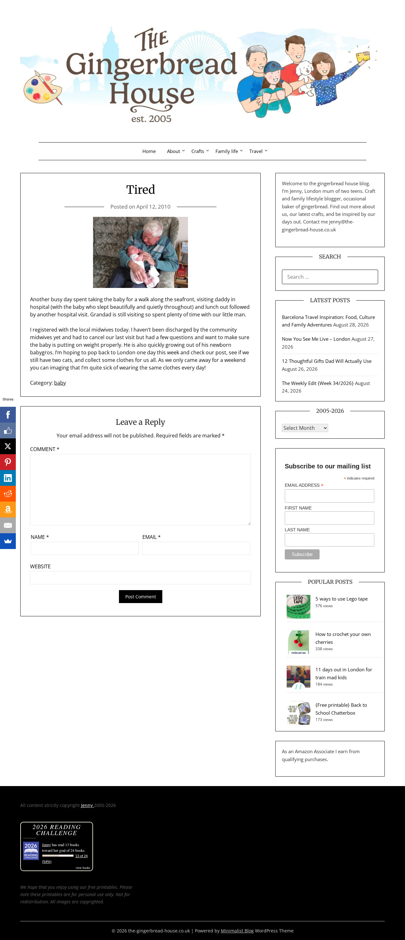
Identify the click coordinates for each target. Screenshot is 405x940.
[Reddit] (8, 494)
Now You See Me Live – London (316, 339)
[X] (8, 446)
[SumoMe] (8, 541)
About (173, 151)
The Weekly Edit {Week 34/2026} (318, 383)
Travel (256, 151)
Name (40, 537)
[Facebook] (8, 415)
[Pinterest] (8, 462)
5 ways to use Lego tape (341, 598)
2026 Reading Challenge (57, 829)
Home (149, 151)
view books (83, 867)
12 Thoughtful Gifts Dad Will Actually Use (326, 361)
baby (60, 382)
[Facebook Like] (8, 430)
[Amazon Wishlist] (8, 509)
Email (151, 537)
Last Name (297, 529)
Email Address (304, 485)
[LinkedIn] (8, 478)
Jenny (87, 805)
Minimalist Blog (237, 931)
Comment (44, 449)
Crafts (197, 151)
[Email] (8, 525)
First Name (298, 507)
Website (40, 566)
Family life (226, 151)
